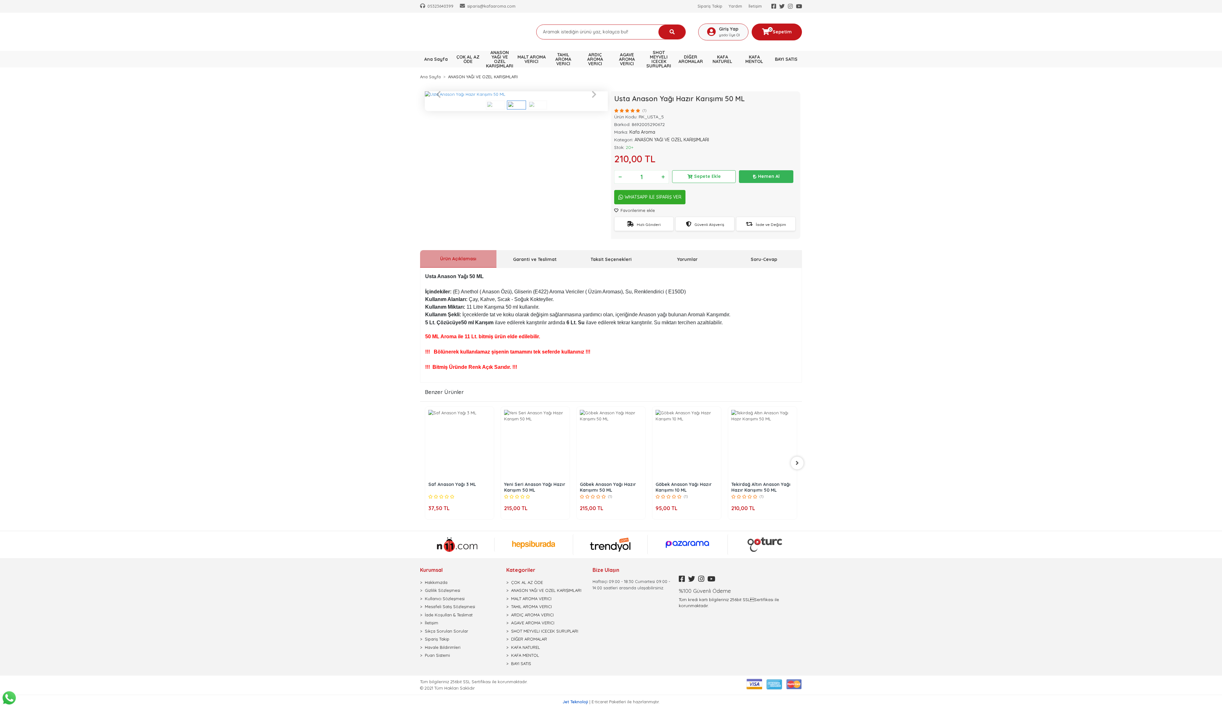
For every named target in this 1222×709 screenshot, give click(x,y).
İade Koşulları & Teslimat (449, 614)
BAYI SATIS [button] (786, 59)
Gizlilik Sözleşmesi (442, 590)
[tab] (458, 259)
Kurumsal (431, 570)
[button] (438, 94)
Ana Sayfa (436, 59)
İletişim (755, 6)
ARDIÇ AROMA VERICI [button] (595, 59)
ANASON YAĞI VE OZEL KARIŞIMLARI (546, 590)
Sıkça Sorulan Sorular (446, 631)
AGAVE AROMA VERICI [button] (627, 59)
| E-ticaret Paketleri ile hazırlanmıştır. (611, 701)
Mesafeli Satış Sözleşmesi (450, 606)
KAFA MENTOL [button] (754, 59)
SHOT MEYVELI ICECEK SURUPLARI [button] (658, 59)
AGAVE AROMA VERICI (532, 622)
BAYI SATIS (521, 663)
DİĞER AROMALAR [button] (690, 59)
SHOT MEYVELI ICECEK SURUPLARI (544, 631)
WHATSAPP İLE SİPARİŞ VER (653, 197)
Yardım (735, 6)
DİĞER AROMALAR (529, 639)
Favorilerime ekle (637, 210)
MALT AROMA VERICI (531, 598)
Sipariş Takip (710, 6)
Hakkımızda (436, 582)
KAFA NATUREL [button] (722, 59)
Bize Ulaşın (606, 570)
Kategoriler (520, 570)
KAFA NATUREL (525, 647)
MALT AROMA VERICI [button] (531, 59)
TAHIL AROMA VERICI (531, 606)
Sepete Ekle (707, 176)
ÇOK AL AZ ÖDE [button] (468, 59)
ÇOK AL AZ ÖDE (527, 582)
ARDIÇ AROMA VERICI (532, 614)
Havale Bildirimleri (442, 647)
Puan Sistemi (437, 655)
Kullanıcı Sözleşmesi (445, 598)
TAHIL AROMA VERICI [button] (563, 59)
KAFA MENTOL (525, 655)
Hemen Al (769, 176)
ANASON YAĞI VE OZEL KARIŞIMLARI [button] (499, 59)
